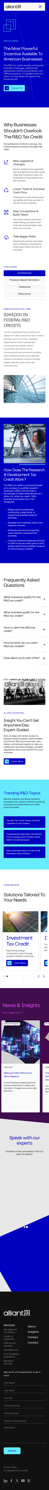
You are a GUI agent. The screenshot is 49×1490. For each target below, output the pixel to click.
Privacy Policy (10, 1467)
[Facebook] (11, 1481)
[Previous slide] (38, 976)
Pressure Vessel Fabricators (24, 280)
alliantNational (11, 1350)
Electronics (24, 294)
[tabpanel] (21, 941)
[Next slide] (43, 976)
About (32, 1326)
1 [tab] (3, 976)
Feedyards (24, 287)
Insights (33, 1332)
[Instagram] (28, 1481)
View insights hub (11, 1012)
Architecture (24, 273)
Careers (33, 1337)
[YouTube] (23, 1481)
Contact (33, 1343)
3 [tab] (7, 976)
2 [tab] (5, 976)
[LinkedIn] (5, 1481)
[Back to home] (13, 6)
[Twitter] (17, 1481)
